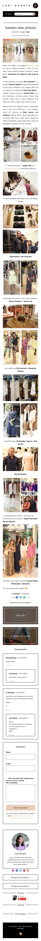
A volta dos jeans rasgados (20, 636)
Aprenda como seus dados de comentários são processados (21, 817)
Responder (8, 665)
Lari (23, 32)
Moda (27, 32)
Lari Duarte (20, 853)
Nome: (8, 752)
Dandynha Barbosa (12, 168)
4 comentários (16, 594)
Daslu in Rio (20, 615)
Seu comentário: (12, 783)
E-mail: (8, 764)
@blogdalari (33, 65)
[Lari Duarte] (20, 5)
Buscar (33, 14)
